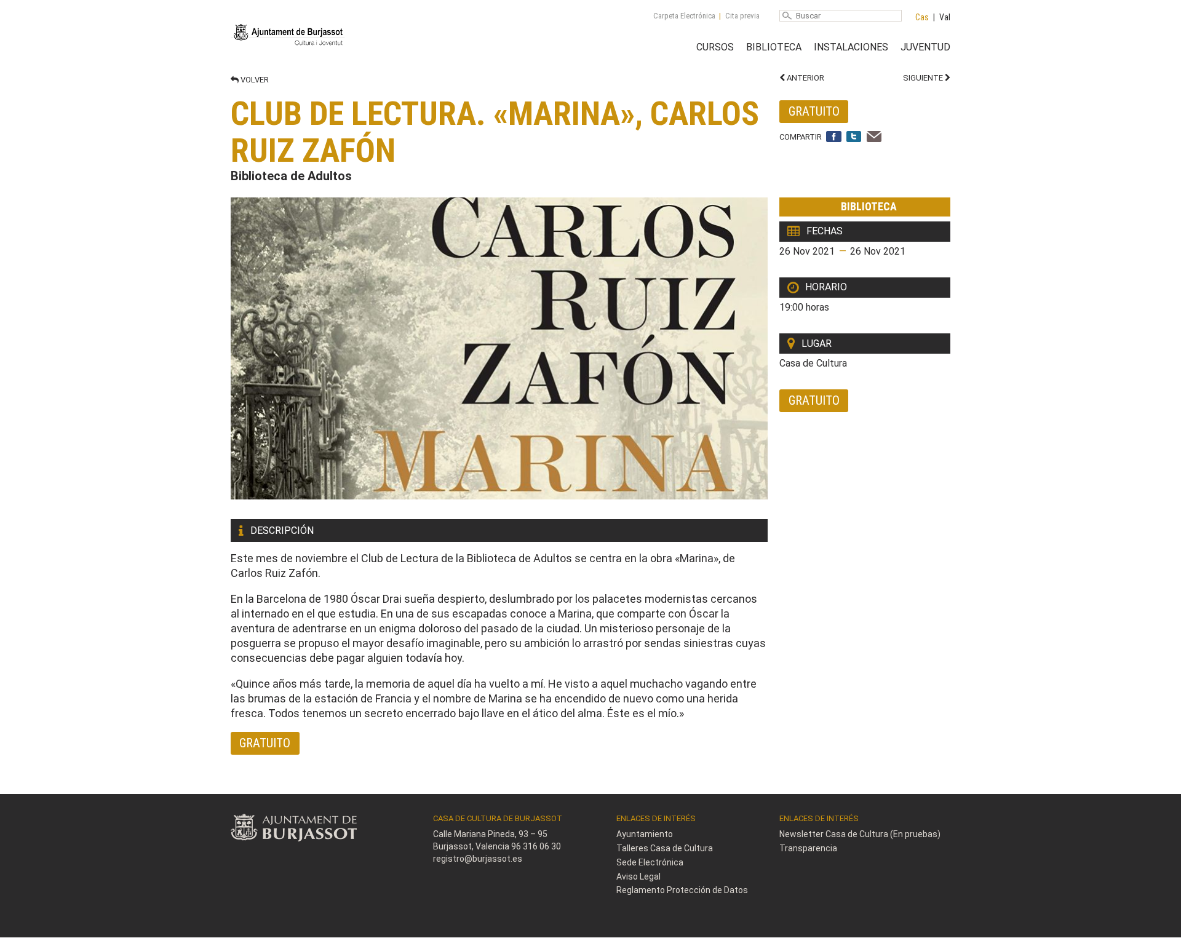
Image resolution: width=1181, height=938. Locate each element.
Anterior (804, 77)
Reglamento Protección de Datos (682, 890)
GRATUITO (814, 111)
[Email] (874, 137)
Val (944, 17)
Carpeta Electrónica (684, 15)
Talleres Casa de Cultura (664, 848)
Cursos (715, 47)
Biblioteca (773, 47)
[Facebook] (834, 137)
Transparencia (808, 848)
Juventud (925, 47)
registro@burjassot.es (477, 859)
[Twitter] (854, 137)
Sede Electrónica (649, 862)
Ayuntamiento (644, 834)
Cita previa (742, 15)
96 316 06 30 (536, 846)
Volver (254, 79)
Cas (922, 17)
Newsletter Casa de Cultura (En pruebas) (859, 834)
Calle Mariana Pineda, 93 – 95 (490, 834)
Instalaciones (851, 47)
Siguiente (924, 77)
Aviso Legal (638, 876)
